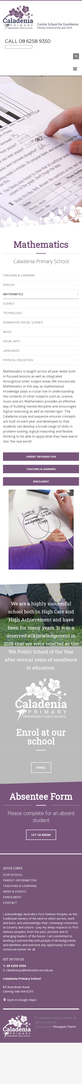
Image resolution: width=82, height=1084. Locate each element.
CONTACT (10, 903)
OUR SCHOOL (12, 875)
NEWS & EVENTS (14, 891)
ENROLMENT (12, 897)
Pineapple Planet (64, 1027)
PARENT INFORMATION (20, 880)
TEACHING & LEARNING (20, 886)
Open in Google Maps (21, 1000)
